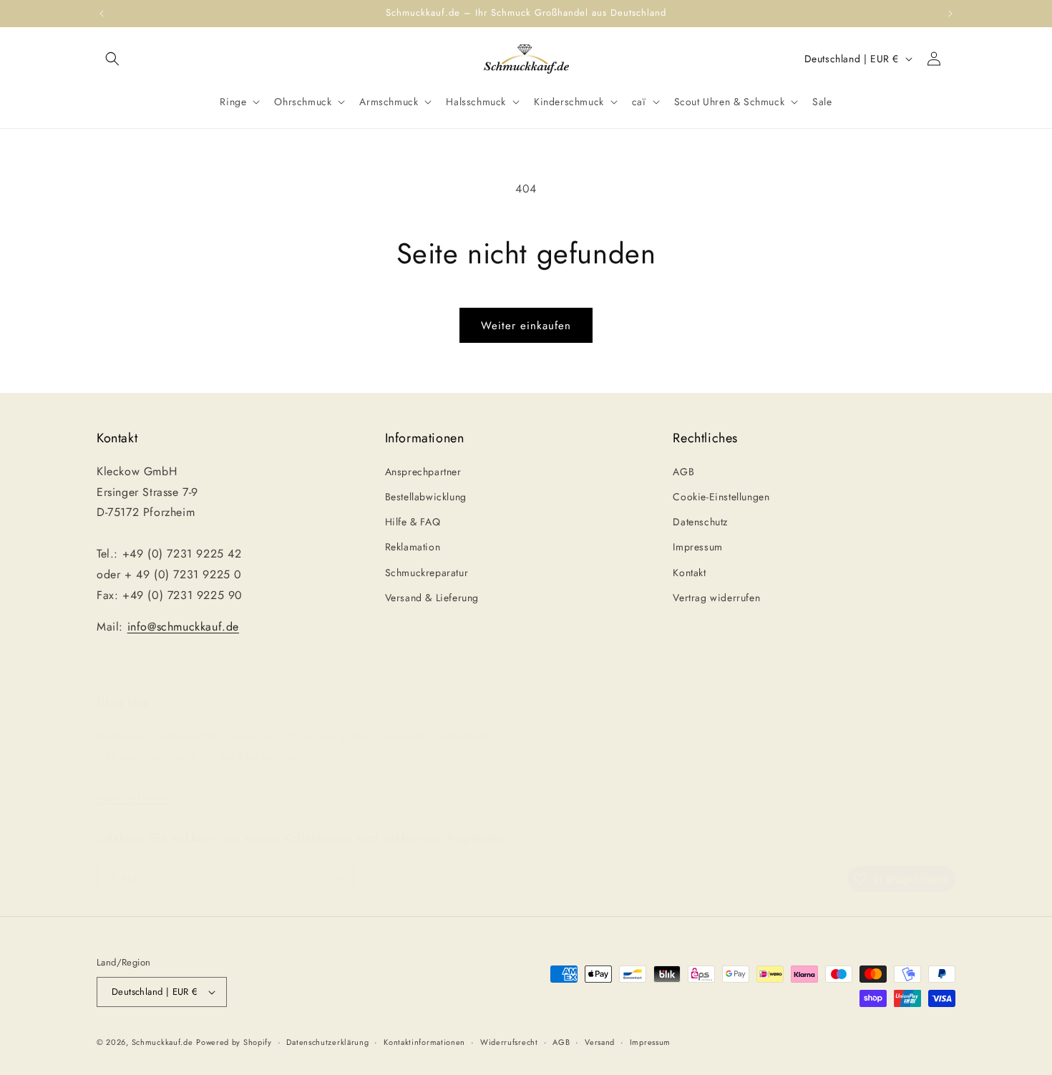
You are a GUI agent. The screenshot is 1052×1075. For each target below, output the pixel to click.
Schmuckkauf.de (162, 1042)
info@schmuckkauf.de (183, 626)
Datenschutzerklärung (327, 1042)
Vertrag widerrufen (716, 597)
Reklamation (413, 547)
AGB (683, 471)
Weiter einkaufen (526, 326)
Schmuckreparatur (427, 572)
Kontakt (689, 572)
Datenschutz (700, 522)
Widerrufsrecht (509, 1042)
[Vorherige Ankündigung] (101, 13)
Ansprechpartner (423, 471)
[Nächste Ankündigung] (950, 13)
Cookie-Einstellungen (721, 497)
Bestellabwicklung (426, 497)
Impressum (697, 547)
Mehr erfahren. (135, 797)
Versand (600, 1042)
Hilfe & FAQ (413, 522)
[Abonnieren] (338, 878)
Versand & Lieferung (432, 597)
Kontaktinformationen (424, 1042)
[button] (112, 58)
